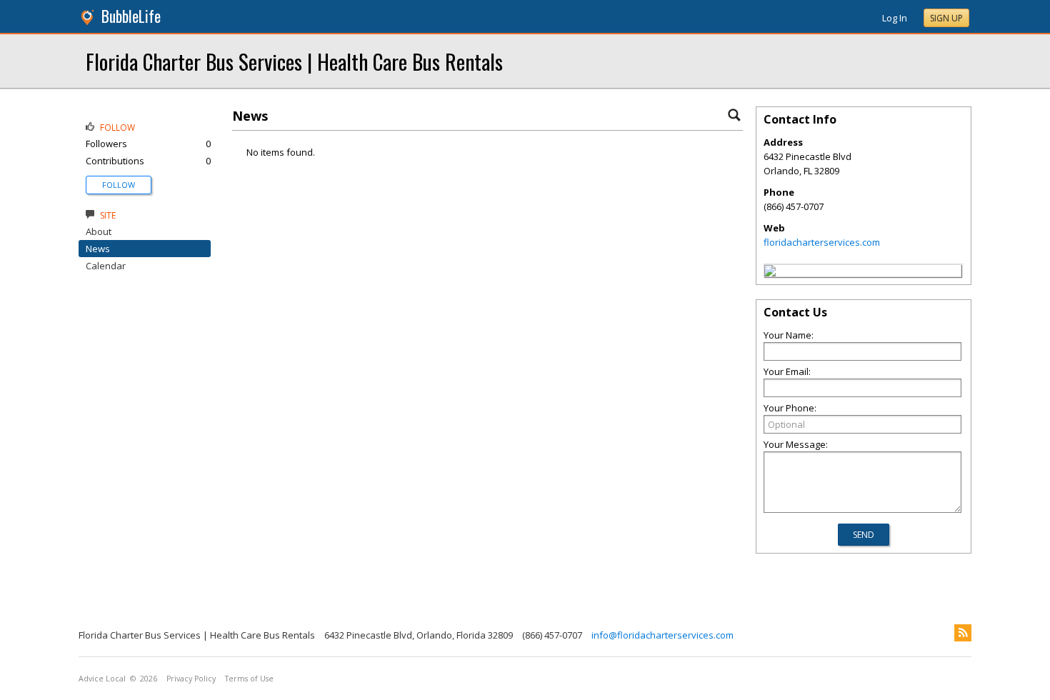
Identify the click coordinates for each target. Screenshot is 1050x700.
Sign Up (946, 18)
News (98, 248)
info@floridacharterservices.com (662, 635)
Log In (894, 17)
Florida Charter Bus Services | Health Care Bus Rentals (294, 61)
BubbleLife (131, 16)
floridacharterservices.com (822, 242)
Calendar (106, 265)
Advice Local (102, 679)
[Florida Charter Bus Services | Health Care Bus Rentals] (770, 272)
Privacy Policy (191, 679)
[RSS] (962, 632)
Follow (118, 184)
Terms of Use (249, 679)
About (98, 231)
